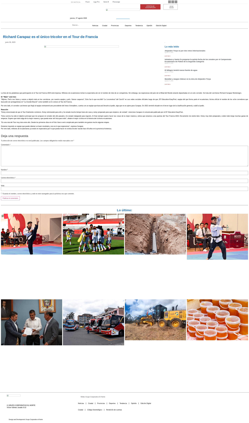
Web (2, 186)
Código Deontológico (94, 410)
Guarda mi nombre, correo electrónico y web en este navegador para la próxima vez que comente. (38, 193)
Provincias (115, 26)
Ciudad (104, 26)
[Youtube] (176, 1)
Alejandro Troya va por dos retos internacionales (185, 51)
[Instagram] (18, 411)
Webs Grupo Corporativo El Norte (93, 397)
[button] (117, 397)
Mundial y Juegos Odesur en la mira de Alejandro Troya (188, 79)
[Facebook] (169, 1)
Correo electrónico (8, 178)
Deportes (128, 26)
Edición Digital (161, 26)
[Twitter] (172, 1)
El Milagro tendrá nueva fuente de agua (181, 70)
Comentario (6, 144)
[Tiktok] (23, 411)
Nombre (4, 170)
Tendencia (139, 26)
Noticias (95, 26)
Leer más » (168, 56)
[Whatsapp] (28, 411)
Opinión (149, 26)
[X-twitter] (13, 411)
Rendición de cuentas (114, 410)
